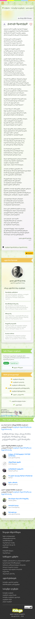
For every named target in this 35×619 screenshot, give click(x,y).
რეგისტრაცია (14, 363)
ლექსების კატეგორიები (9, 595)
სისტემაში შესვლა (8, 550)
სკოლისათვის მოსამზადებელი (12, 563)
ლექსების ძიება (7, 599)
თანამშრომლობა (8, 540)
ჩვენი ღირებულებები (9, 536)
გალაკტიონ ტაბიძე (25, 238)
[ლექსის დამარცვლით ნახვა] (4, 24)
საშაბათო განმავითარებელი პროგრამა (14, 565)
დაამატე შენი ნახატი (25, 18)
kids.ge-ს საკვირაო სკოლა (10, 567)
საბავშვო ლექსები (17, 8)
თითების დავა (13, 505)
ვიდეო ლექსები (7, 601)
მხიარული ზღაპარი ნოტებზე (18, 498)
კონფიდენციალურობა (9, 538)
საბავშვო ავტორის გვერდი (10, 582)
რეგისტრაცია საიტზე (9, 542)
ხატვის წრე (6, 571)
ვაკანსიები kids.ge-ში (9, 545)
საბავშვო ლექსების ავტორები (11, 597)
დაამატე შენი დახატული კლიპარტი (10, 415)
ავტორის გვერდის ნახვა (17, 283)
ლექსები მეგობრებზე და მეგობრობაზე (16, 247)
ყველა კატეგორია (18, 394)
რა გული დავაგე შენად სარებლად (20, 476)
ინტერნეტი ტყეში (14, 462)
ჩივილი (29, 253)
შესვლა (6, 363)
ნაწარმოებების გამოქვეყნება (11, 584)
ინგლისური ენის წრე (9, 573)
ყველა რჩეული (18, 367)
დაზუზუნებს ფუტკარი (15, 469)
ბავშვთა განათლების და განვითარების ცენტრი (16, 560)
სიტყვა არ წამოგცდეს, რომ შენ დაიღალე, (19, 455)
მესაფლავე (12, 512)
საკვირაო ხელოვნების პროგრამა (12, 569)
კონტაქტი (5, 547)
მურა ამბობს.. (13, 482)
